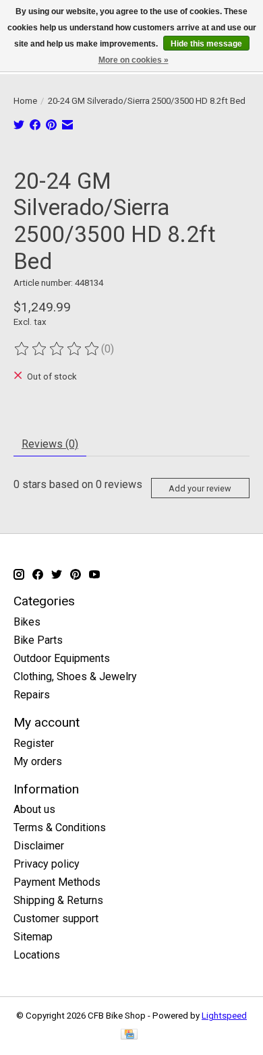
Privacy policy (46, 863)
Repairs (31, 694)
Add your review (200, 488)
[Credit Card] (129, 1035)
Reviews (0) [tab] (50, 444)
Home (25, 101)
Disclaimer (38, 845)
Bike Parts (38, 640)
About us (34, 809)
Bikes (26, 621)
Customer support (55, 918)
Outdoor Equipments (61, 658)
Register (33, 743)
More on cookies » (133, 60)
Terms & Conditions (59, 827)
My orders (37, 761)
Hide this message (206, 44)
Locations (36, 954)
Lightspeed (224, 1016)
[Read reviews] (57, 349)
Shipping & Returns (58, 900)
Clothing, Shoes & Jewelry (75, 676)
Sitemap (33, 936)
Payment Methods (56, 882)
